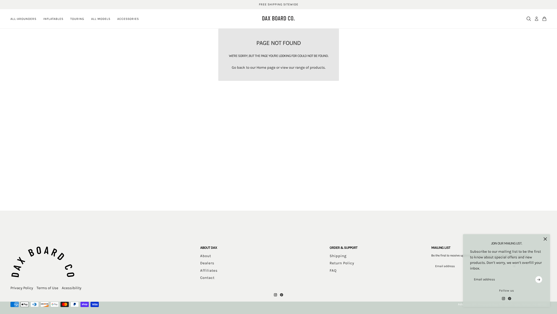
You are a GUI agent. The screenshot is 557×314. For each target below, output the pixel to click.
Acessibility (71, 288)
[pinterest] (509, 298)
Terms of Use (47, 288)
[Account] (536, 19)
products (317, 67)
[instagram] (503, 298)
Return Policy (342, 263)
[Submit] (538, 279)
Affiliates (209, 270)
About (205, 256)
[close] (545, 239)
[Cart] (544, 19)
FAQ (333, 270)
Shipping (338, 256)
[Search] (529, 19)
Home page (266, 67)
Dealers (207, 263)
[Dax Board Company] (278, 18)
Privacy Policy (21, 288)
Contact (207, 277)
